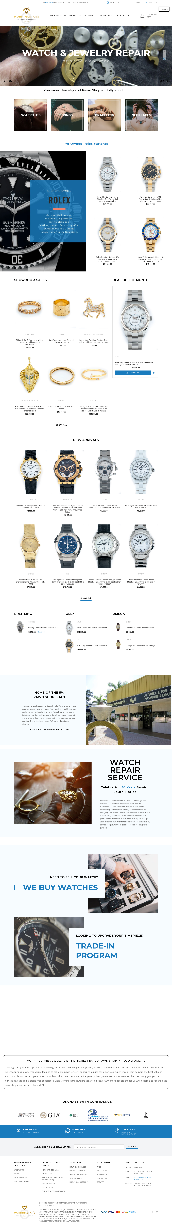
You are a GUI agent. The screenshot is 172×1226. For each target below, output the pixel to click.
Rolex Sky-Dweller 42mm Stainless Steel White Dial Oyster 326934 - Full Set (107, 199)
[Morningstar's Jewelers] (26, 15)
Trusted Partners (21, 1177)
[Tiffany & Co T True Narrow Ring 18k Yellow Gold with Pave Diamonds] (29, 309)
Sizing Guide (102, 1174)
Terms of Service (76, 1178)
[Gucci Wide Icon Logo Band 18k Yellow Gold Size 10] (61, 309)
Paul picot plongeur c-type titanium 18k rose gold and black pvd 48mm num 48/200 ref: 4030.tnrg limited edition (68, 508)
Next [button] (162, 81)
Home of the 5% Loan (50, 1170)
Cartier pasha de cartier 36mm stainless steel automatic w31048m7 (104, 506)
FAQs (99, 1167)
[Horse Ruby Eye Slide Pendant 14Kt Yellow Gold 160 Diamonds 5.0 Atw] (93, 309)
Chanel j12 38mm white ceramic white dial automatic (141, 506)
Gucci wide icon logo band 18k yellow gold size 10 (61, 341)
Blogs (16, 1174)
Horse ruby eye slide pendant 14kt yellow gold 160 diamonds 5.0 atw (93, 341)
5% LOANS (88, 16)
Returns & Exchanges (78, 1167)
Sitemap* (100, 1182)
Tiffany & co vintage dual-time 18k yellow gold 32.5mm (30, 506)
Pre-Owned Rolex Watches (86, 144)
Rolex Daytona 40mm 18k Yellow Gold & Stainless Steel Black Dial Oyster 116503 (150, 199)
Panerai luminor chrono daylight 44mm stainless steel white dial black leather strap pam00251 (104, 582)
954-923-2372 (138, 1167)
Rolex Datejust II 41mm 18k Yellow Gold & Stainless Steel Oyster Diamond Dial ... (107, 259)
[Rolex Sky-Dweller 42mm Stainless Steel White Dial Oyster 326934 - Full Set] (135, 320)
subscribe (132, 1146)
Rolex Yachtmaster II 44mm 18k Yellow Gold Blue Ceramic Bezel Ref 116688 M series (150, 259)
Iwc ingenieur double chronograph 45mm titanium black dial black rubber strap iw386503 (67, 582)
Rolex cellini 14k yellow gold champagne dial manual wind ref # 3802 (30, 582)
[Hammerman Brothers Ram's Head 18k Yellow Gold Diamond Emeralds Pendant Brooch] (29, 376)
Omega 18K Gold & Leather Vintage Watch (143, 645)
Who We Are (19, 1170)
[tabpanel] (86, 56)
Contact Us (123, 16)
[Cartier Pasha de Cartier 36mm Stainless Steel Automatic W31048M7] (104, 472)
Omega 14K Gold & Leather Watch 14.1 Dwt (144, 628)
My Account (102, 1171)
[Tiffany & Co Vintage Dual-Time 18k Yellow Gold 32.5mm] (30, 472)
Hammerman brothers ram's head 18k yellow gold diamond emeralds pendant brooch (29, 408)
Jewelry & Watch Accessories (53, 1191)
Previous (10, 1115)
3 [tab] (164, 58)
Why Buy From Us (48, 1184)
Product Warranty (77, 1171)
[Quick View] (153, 372)
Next (161, 1115)
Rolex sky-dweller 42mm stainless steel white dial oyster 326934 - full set (134, 363)
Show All (61, 425)
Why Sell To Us (47, 1187)
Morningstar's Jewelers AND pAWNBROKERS (70, 1203)
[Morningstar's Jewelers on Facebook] (152, 1212)
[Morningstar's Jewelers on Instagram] (156, 1212)
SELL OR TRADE (105, 16)
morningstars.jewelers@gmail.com (143, 1178)
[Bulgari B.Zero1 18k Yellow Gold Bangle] (61, 376)
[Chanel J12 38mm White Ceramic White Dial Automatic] (141, 472)
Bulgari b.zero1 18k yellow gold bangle (61, 407)
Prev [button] (10, 81)
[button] (164, 9)
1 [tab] (164, 51)
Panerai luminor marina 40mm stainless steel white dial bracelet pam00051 (141, 582)
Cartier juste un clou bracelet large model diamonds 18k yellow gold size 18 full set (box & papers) (93, 408)
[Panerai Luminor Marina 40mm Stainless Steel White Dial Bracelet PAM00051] (141, 546)
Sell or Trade (47, 1174)
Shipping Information (78, 1174)
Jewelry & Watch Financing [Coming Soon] (52, 1178)
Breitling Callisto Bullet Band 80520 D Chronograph (48, 628)
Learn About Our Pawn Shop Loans (49, 730)
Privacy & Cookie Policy (79, 1182)
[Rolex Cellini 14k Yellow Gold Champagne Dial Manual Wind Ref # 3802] (30, 546)
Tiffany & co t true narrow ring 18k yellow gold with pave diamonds (29, 342)
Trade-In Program (21, 1181)
